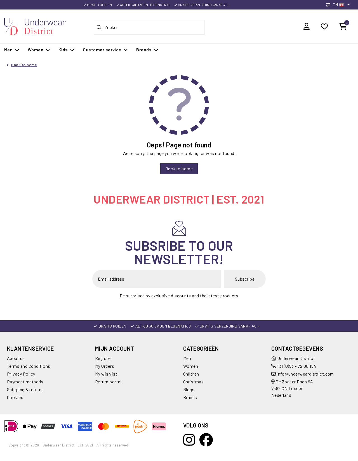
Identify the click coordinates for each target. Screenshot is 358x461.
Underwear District (295, 358)
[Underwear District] (35, 25)
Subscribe (245, 278)
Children (191, 373)
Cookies (15, 397)
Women (190, 366)
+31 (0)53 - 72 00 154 (296, 366)
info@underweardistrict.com (305, 373)
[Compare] (329, 4)
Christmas (193, 381)
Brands (190, 397)
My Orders (104, 366)
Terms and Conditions (28, 366)
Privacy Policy (21, 373)
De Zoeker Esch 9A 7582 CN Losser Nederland (292, 388)
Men (187, 358)
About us (16, 358)
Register (103, 358)
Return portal (108, 381)
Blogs (188, 389)
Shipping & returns (25, 389)
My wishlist (106, 373)
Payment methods (25, 381)
